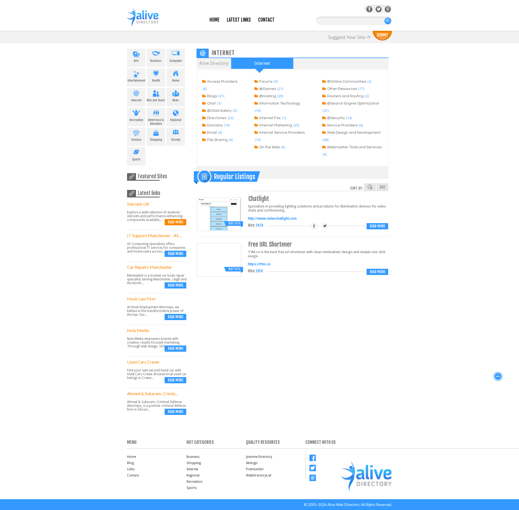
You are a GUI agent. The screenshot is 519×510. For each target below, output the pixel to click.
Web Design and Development (354, 133)
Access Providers (222, 81)
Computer (175, 61)
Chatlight (258, 198)
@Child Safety (219, 111)
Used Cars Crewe (143, 361)
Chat (211, 103)
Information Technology (279, 103)
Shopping (156, 140)
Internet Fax (270, 118)
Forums (265, 81)
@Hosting (267, 96)
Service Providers (342, 125)
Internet (136, 100)
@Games (267, 89)
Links (131, 469)
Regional (175, 120)
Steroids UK (138, 203)
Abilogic (252, 463)
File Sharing (217, 140)
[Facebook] (369, 9)
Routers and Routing (345, 96)
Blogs (212, 96)
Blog (130, 463)
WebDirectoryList (258, 475)
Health (156, 80)
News (175, 100)
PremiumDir (255, 469)
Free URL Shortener (270, 244)
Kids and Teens (156, 100)
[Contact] (388, 9)
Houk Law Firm (141, 298)
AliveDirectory (148, 20)
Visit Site (234, 223)
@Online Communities (346, 81)
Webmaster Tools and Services (354, 147)
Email (212, 133)
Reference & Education (156, 122)
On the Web (269, 147)
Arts (136, 61)
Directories (216, 118)
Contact (266, 20)
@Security (336, 118)
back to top (498, 376)
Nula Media (138, 330)
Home (214, 20)
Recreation (136, 120)
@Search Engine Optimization (353, 103)
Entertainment (136, 80)
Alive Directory (213, 63)
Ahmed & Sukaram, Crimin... (152, 393)
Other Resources (342, 89)
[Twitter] (378, 9)
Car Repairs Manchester (149, 267)
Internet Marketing (275, 125)
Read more (175, 222)
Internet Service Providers (282, 133)
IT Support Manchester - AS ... (154, 235)
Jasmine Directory (259, 457)
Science (136, 140)
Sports (136, 159)
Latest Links (239, 20)
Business (156, 61)
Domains (214, 125)
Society (175, 140)
